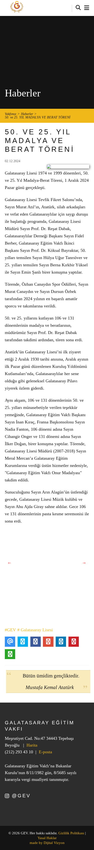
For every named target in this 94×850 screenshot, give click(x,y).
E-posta (45, 751)
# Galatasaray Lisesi (35, 629)
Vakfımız (10, 114)
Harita (32, 745)
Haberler (27, 114)
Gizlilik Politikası (71, 833)
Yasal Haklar (47, 838)
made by (47, 843)
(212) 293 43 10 (19, 751)
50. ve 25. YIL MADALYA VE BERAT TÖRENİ (37, 117)
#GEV (10, 629)
